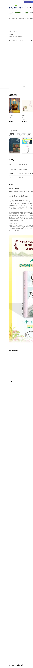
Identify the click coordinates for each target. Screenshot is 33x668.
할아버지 (12, 135)
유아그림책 (29, 18)
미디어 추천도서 (12, 191)
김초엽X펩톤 (18, 13)
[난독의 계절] (27, 110)
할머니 (18, 135)
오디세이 (25, 13)
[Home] (9, 18)
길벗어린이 (11, 36)
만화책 (24, 135)
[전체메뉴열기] (11, 12)
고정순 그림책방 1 (13, 31)
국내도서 (13, 18)
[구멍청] (14, 110)
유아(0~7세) (21, 18)
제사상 (29, 135)
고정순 (10, 34)
